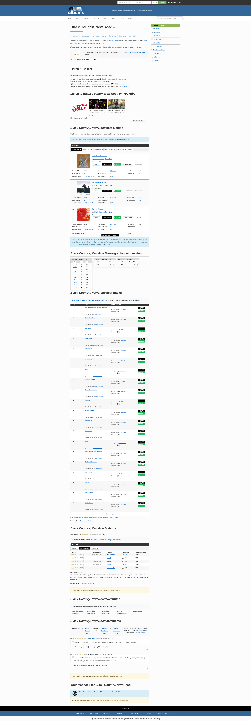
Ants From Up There (113, 41)
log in (78, 590)
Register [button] (162, 2)
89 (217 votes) (122, 340)
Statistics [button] (87, 18)
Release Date (121, 149)
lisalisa (109, 561)
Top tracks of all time (87, 521)
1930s (75, 264)
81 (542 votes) (89, 202)
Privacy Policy (93, 713)
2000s (75, 282)
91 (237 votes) (122, 319)
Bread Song (88, 359)
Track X (87, 441)
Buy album (95, 162)
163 (129, 233)
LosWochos (91, 611)
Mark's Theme (89, 503)
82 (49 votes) (122, 473)
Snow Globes (88, 338)
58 (112, 176)
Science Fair (88, 420)
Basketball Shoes (90, 318)
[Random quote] (151, 10)
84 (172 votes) (122, 443)
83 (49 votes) (122, 453)
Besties (87, 482)
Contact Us (106, 713)
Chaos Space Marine (91, 390)
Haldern (87, 400)
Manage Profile (140, 632)
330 (126, 561)
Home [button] (69, 18)
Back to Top (125, 708)
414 (126, 568)
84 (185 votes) (122, 432)
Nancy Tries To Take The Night (93, 451)
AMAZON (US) (128, 164)
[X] (175, 713)
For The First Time (99, 182)
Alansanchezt (137, 611)
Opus (86, 369)
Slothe (119, 611)
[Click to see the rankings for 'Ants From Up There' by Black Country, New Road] (83, 161)
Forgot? (180, 2)
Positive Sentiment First (104, 631)
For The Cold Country (91, 462)
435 (140, 200)
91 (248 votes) (122, 309)
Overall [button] (106, 18)
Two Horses (88, 472)
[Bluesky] (165, 713)
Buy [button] (122, 18)
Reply (147, 649)
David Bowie (157, 39)
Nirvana (156, 60)
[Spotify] (172, 713)
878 (126, 554)
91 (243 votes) (122, 329)
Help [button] (77, 18)
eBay (107, 81)
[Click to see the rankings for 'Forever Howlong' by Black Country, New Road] (83, 214)
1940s (75, 267)
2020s (75, 287)
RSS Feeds (134, 713)
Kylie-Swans (106, 613)
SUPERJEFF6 (91, 613)
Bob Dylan (156, 43)
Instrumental (88, 431)
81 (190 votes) (122, 504)
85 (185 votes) (122, 412)
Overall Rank (76, 149)
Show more (110, 514)
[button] (74, 262)
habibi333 (109, 564)
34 (125, 564)
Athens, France (89, 410)
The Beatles (157, 28)
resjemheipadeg (77, 611)
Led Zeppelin (157, 46)
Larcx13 (93, 654)
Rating (74, 548)
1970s (75, 274)
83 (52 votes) (122, 463)
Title (129, 149)
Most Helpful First (87, 631)
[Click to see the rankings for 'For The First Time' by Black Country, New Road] (83, 188)
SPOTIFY (118, 164)
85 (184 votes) (122, 422)
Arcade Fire (157, 53)
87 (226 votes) (122, 391)
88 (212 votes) (122, 360)
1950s (75, 269)
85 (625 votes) (90, 176)
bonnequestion (111, 568)
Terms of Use (79, 713)
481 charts (113, 197)
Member (94, 548)
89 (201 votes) (122, 350)
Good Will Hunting (90, 379)
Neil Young (156, 57)
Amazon (97, 79)
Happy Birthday (89, 492)
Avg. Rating (97, 149)
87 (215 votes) (122, 381)
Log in (74, 700)
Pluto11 (109, 558)
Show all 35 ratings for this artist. (110, 540)
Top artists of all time (87, 583)
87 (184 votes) (122, 371)
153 (111, 226)
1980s (75, 277)
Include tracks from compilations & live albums (88, 300)
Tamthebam (111, 554)
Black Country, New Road (103, 158)
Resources (120, 713)
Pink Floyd (156, 36)
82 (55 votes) (122, 484)
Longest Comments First (116, 631)
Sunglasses (88, 348)
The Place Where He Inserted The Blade (96, 307)
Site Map (148, 713)
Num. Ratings (109, 149)
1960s (75, 272)
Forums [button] (130, 18)
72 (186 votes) (89, 229)
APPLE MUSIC (107, 164)
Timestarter (123, 613)
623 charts (113, 171)
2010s (75, 285)
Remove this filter (123, 139)
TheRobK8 (105, 611)
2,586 (140, 226)
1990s (75, 279)
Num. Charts (87, 149)
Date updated (84, 548)
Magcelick (75, 613)
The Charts (96, 18)
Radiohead (156, 32)
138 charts (113, 224)
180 (140, 173)
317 (126, 558)
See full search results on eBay (134, 52)
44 (112, 202)
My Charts (102, 244)
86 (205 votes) (122, 401)
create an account (89, 590)
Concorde (88, 328)
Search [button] (114, 18)
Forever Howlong (98, 209)
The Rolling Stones (159, 50)
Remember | (173, 2)
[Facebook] (168, 713)
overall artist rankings (112, 47)
